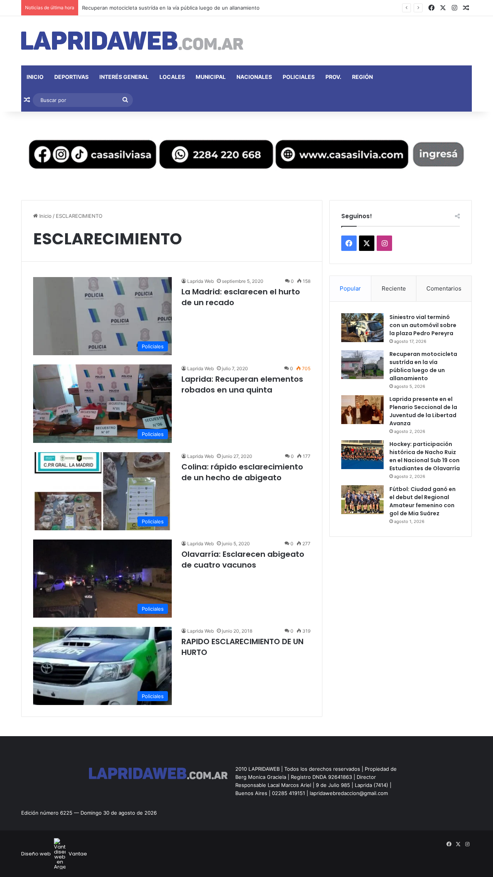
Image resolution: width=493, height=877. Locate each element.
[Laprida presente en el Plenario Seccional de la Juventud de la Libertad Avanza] (362, 409)
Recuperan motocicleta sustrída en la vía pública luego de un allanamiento (171, 8)
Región (362, 77)
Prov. (333, 77)
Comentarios (443, 288)
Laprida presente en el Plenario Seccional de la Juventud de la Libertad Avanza (423, 411)
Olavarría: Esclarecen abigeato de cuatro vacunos (242, 559)
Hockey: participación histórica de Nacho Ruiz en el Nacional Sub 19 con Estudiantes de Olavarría (424, 456)
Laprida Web (200, 281)
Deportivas (71, 77)
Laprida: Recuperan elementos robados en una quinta (242, 384)
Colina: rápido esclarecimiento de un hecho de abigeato (242, 472)
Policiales (299, 77)
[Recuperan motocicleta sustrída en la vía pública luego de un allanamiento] (362, 364)
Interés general (124, 77)
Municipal (211, 77)
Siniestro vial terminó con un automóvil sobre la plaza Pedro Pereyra (422, 325)
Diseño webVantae (54, 853)
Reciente (394, 288)
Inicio (35, 77)
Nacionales (254, 77)
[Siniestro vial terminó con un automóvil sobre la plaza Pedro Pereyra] (362, 327)
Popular (350, 288)
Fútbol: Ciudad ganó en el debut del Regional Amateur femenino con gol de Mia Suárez (422, 501)
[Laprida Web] (132, 41)
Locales (172, 77)
